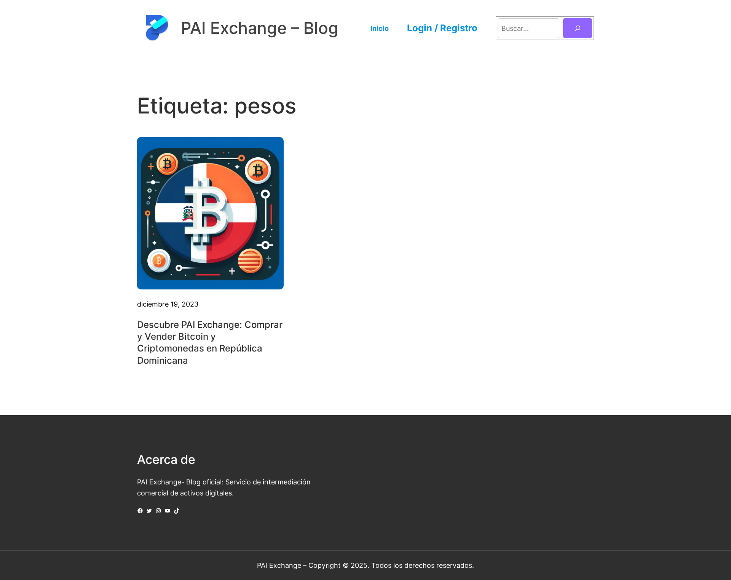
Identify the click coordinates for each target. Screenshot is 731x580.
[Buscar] (577, 28)
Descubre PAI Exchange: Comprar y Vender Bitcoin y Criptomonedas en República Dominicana (210, 342)
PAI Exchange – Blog (259, 28)
